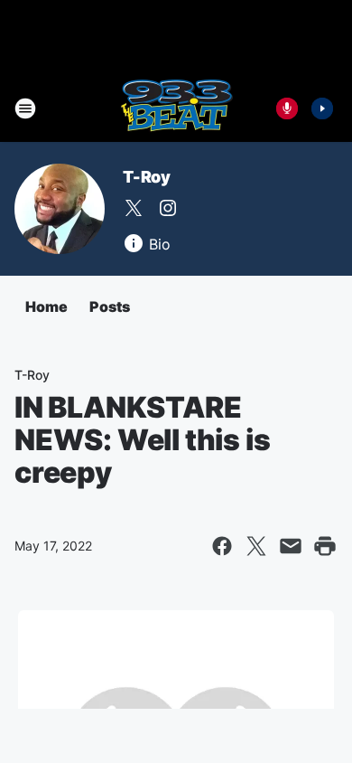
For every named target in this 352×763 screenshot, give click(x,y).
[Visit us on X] (133, 208)
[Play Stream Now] (322, 108)
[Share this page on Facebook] (222, 546)
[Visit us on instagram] (168, 208)
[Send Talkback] (287, 108)
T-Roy (147, 176)
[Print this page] (325, 546)
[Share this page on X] (256, 546)
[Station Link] (176, 108)
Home (46, 306)
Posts (109, 306)
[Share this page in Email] (290, 546)
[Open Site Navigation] (25, 108)
